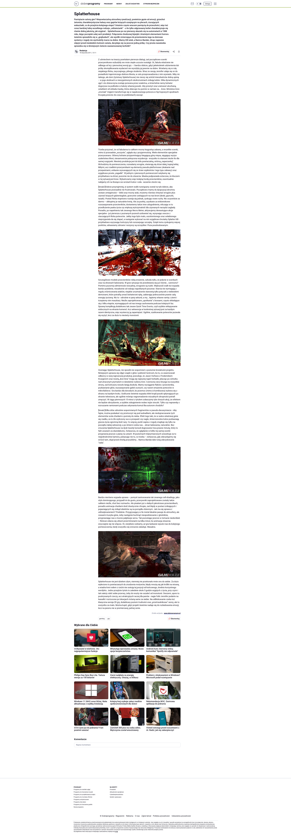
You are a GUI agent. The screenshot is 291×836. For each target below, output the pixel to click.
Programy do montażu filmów (83, 797)
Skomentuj (164, 51)
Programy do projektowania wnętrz (84, 794)
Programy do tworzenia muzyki (83, 792)
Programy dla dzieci (80, 802)
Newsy (119, 4)
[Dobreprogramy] (92, 3)
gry (109, 619)
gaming (102, 619)
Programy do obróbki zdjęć (82, 789)
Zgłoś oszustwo (132, 4)
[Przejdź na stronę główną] (76, 5)
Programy (108, 4)
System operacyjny (115, 797)
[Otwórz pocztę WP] (192, 4)
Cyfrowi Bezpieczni (151, 4)
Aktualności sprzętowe (117, 792)
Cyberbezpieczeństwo (116, 794)
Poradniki (113, 789)
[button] (199, 3)
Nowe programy (79, 807)
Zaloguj (207, 4)
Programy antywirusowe (81, 799)
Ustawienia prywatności (181, 816)
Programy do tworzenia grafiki (83, 804)
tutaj (116, 831)
